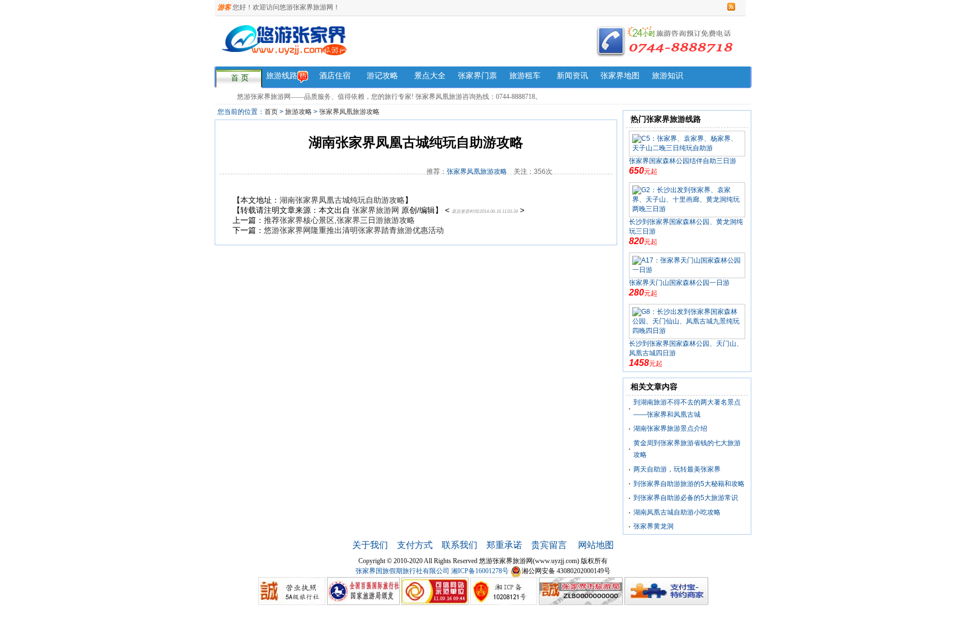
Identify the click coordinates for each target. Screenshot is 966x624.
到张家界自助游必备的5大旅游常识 (685, 498)
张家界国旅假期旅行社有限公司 (402, 571)
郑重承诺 (504, 545)
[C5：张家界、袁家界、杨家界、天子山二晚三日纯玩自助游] (687, 143)
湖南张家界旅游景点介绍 (670, 428)
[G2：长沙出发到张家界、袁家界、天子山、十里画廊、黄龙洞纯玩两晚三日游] (687, 199)
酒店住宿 (335, 76)
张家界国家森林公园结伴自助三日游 (682, 161)
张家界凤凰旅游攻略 (349, 112)
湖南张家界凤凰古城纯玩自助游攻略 (342, 200)
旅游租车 (525, 76)
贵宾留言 (550, 545)
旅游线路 (281, 76)
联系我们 (459, 545)
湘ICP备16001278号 (480, 571)
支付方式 (415, 545)
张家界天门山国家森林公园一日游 (679, 283)
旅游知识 (667, 76)
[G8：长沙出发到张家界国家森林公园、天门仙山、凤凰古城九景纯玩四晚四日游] (687, 321)
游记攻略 (382, 76)
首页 (271, 112)
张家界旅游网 (375, 210)
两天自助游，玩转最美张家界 (677, 469)
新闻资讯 (572, 76)
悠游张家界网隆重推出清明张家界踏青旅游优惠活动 (354, 230)
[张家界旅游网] (375, 47)
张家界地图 (620, 76)
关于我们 (370, 545)
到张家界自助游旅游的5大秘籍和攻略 (689, 484)
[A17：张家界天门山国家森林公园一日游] (687, 265)
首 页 (240, 78)
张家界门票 (477, 76)
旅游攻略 (298, 112)
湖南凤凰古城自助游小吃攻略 (677, 512)
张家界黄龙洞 (653, 526)
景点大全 (430, 76)
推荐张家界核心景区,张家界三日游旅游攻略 (339, 220)
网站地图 (596, 545)
